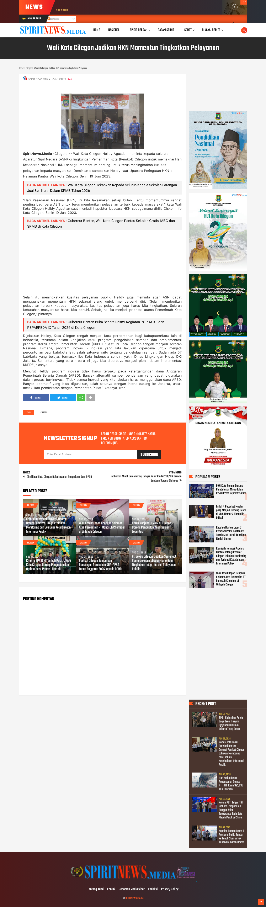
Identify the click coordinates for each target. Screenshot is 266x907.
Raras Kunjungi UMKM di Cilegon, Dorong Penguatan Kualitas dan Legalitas (152, 527)
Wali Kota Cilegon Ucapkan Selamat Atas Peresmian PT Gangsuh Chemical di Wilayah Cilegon (102, 527)
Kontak (111, 889)
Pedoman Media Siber (132, 889)
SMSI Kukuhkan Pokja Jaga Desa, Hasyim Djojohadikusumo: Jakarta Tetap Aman (231, 723)
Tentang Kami (95, 889)
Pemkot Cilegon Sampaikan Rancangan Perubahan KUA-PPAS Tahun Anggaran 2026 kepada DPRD (100, 565)
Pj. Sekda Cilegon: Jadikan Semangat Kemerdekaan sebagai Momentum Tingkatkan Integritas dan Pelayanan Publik (154, 563)
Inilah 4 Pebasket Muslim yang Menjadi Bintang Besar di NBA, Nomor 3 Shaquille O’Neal (231, 512)
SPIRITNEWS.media (134, 898)
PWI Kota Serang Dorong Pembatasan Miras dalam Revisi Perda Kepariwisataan (231, 489)
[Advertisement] (102, 263)
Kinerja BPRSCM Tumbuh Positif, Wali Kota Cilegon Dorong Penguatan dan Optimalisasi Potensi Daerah (48, 565)
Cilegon (44, 413)
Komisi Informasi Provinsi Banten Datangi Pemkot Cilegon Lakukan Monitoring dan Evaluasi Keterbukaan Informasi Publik (48, 525)
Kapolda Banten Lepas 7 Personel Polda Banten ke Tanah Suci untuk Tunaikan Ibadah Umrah (231, 533)
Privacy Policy (170, 889)
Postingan (54, 19)
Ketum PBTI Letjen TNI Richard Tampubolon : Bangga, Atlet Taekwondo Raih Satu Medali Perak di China (231, 810)
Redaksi (153, 889)
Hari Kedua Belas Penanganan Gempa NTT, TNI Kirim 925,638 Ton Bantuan (231, 783)
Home (96, 30)
